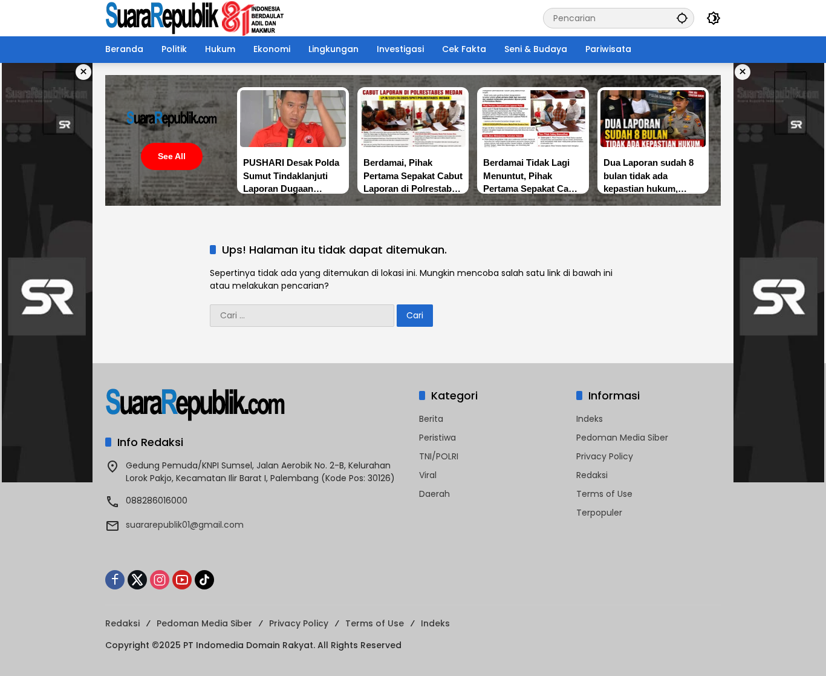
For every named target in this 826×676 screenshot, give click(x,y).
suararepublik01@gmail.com (185, 525)
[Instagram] (159, 579)
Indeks (589, 419)
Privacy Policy (604, 456)
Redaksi (592, 475)
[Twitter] (137, 579)
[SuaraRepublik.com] (195, 17)
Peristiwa (437, 438)
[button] (682, 18)
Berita (431, 419)
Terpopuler (599, 513)
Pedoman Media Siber (622, 438)
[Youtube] (182, 579)
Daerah (434, 494)
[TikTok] (204, 579)
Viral (428, 475)
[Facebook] (115, 579)
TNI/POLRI (438, 456)
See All (172, 156)
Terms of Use (604, 494)
